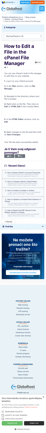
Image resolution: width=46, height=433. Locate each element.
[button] (23, 429)
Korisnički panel (37, 2)
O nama (23, 350)
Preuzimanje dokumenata (23, 378)
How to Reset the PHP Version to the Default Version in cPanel (22, 213)
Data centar (23, 347)
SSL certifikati (23, 326)
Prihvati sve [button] (12, 423)
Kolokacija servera (23, 332)
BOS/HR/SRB (9, 2)
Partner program (23, 353)
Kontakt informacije (23, 357)
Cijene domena (23, 329)
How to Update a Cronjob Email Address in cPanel (23, 202)
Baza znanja (30, 17)
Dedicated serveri (23, 314)
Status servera (23, 371)
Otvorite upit (23, 368)
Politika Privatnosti (31, 407)
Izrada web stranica (23, 336)
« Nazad (8, 221)
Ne (20, 156)
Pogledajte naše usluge (23, 266)
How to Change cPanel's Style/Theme (22, 183)
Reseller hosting (23, 308)
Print (39, 62)
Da (10, 156)
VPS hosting (23, 311)
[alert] (23, 414)
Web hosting (23, 305)
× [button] (43, 397)
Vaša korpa (25, 2)
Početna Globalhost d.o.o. (12, 17)
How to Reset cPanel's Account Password (23, 174)
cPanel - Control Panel (13, 19)
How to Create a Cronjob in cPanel (23, 192)
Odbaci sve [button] (34, 423)
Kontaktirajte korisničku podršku (23, 273)
